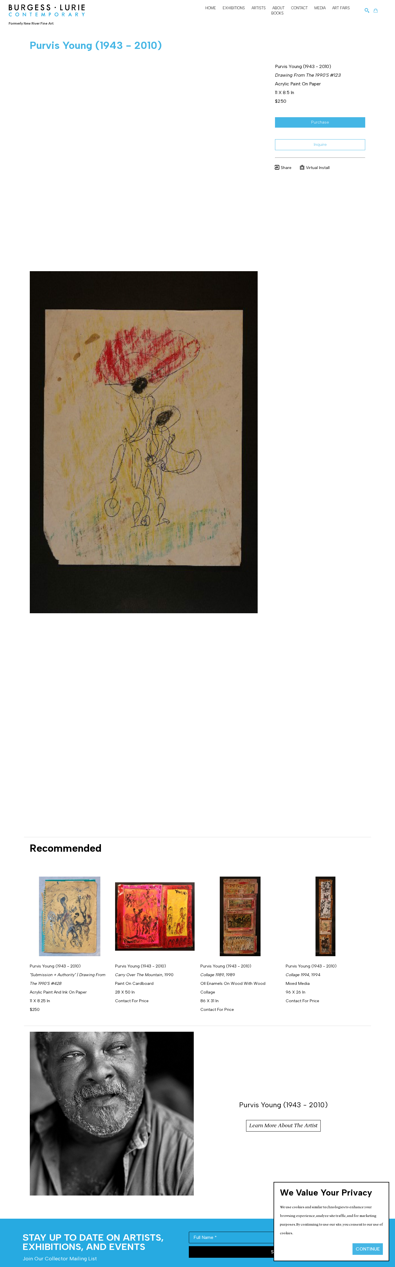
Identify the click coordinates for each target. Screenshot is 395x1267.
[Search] (367, 10)
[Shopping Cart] (376, 10)
